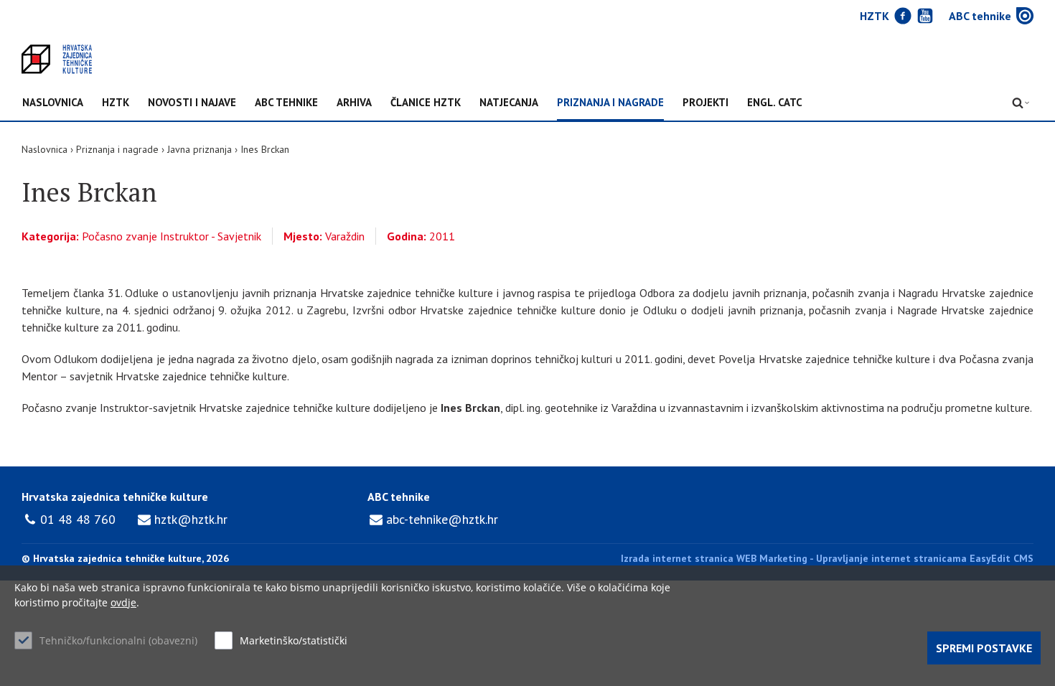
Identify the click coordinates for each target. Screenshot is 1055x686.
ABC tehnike (286, 103)
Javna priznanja (199, 149)
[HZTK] (57, 59)
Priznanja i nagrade (610, 103)
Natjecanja (508, 103)
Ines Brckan (264, 149)
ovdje (123, 602)
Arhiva (354, 103)
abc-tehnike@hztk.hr (442, 519)
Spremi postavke (984, 648)
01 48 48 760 (78, 519)
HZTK (115, 103)
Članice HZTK (425, 103)
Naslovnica (52, 103)
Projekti (705, 103)
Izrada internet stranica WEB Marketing (714, 558)
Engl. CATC (774, 103)
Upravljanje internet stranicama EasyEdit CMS (924, 558)
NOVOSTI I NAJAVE (192, 103)
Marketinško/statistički (293, 640)
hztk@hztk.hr (191, 519)
